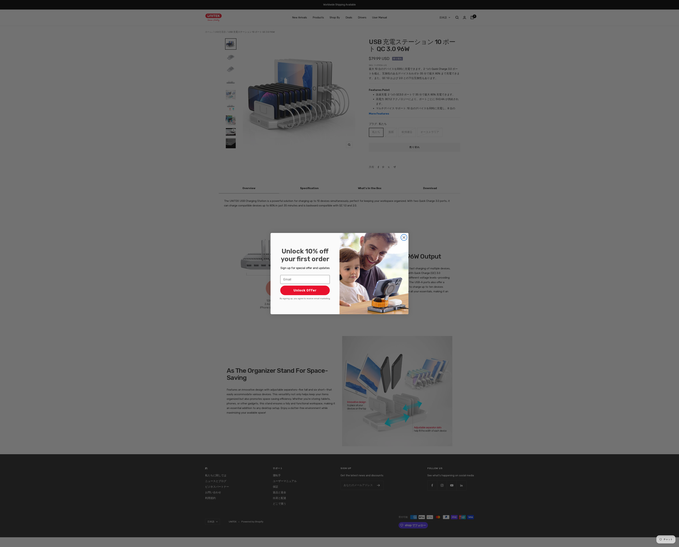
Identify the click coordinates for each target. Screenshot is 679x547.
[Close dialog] (404, 237)
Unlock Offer (305, 290)
